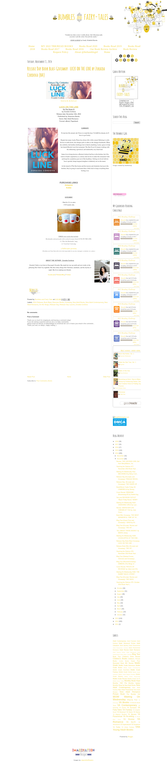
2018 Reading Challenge (126, 274)
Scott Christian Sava (120, 388)
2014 (117, 453)
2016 (117, 447)
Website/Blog (60, 274)
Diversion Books (58, 302)
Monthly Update (134, 683)
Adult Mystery (124, 645)
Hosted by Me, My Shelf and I (69, 101)
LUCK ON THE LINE (68, 107)
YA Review (128, 719)
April (118, 606)
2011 (117, 624)
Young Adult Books (123, 729)
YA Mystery (132, 714)
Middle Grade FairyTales (121, 670)
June (119, 600)
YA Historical (121, 712)
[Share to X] (67, 299)
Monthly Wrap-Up (118, 685)
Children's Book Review (131, 656)
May (118, 603)
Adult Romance (135, 650)
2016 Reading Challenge (126, 304)
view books (136, 228)
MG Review (129, 663)
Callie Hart (122, 394)
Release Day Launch (67, 304)
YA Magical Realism (120, 714)
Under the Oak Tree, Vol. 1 (127, 362)
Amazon (69, 185)
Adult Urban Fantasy (125, 654)
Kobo (68, 188)
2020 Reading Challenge (126, 245)
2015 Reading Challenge (126, 318)
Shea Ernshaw (124, 373)
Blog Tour (136, 654)
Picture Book (119, 694)
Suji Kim (122, 364)
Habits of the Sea (124, 371)
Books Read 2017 (50, 49)
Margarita (123, 220)
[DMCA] (120, 425)
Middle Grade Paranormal (132, 676)
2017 (117, 444)
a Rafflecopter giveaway (69, 248)
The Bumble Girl (133, 694)
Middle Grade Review (120, 679)
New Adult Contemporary (94, 302)
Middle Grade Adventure (127, 665)
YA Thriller (116, 727)
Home (32, 46)
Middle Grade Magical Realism (126, 674)
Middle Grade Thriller (118, 681)
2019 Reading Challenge (126, 260)
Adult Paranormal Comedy (120, 647)
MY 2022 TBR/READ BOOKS (57, 46)
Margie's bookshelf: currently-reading (130, 350)
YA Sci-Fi (131, 722)
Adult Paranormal (134, 645)
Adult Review (124, 650)
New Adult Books (79, 302)
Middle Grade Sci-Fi (134, 678)
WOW (116, 696)
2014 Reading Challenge (126, 333)
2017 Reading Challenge (126, 289)
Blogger (130, 737)
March (119, 609)
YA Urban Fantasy (128, 727)
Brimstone (121, 392)
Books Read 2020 (88, 46)
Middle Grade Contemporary (132, 667)
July (118, 597)
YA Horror (129, 712)
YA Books (124, 702)
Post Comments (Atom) (44, 381)
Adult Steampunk (131, 652)
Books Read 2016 (75, 49)
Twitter (68, 274)
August (119, 594)
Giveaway (68, 302)
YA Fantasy (127, 710)
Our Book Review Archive (103, 49)
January (120, 615)
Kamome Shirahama (125, 356)
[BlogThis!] (64, 299)
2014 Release (38, 302)
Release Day (54, 304)
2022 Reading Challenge (126, 216)
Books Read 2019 (113, 46)
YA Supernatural (125, 724)
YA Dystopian (132, 707)
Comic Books (124, 661)
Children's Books (120, 659)
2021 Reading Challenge (126, 231)
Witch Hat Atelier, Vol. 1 (126, 354)
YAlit (137, 726)
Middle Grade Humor (125, 672)
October (120, 588)
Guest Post (135, 661)
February (120, 612)
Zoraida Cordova (82, 304)
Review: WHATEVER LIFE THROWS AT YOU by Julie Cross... (126, 510)
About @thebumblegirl (86, 52)
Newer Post (31, 377)
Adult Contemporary (119, 641)
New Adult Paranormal (125, 690)
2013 (117, 618)
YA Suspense (135, 724)
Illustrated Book (118, 663)
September (121, 591)
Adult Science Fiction (119, 652)
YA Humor (136, 712)
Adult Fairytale (131, 641)
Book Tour (117, 656)
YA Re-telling (128, 716)
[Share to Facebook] (69, 299)
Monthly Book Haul (132, 681)
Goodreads (51, 274)
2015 (117, 450)
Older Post (106, 377)
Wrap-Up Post (132, 700)
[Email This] (62, 299)
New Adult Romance (130, 692)
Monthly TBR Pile (120, 683)
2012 (117, 621)
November (120, 459)
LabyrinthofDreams (87, 760)
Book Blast (47, 302)
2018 (117, 441)
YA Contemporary (127, 705)
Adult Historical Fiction (127, 643)
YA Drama (122, 707)
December (120, 456)
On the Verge (44, 304)
